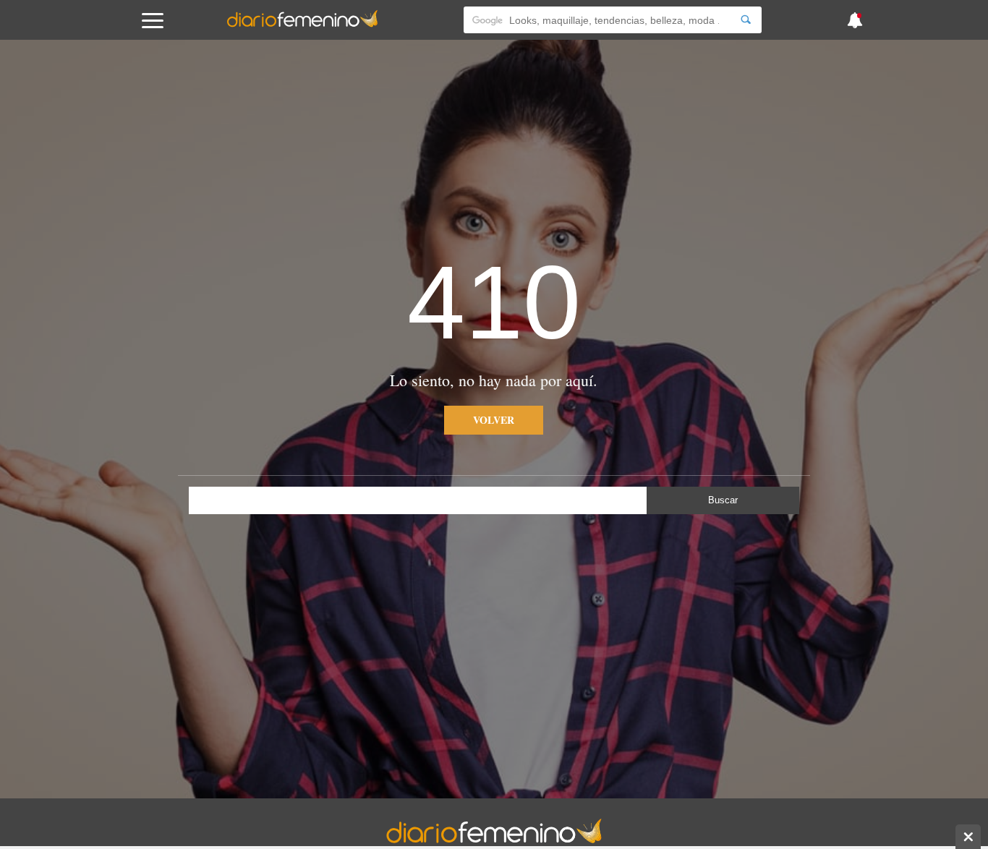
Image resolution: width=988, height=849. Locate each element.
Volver (493, 419)
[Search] (746, 20)
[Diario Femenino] (302, 24)
